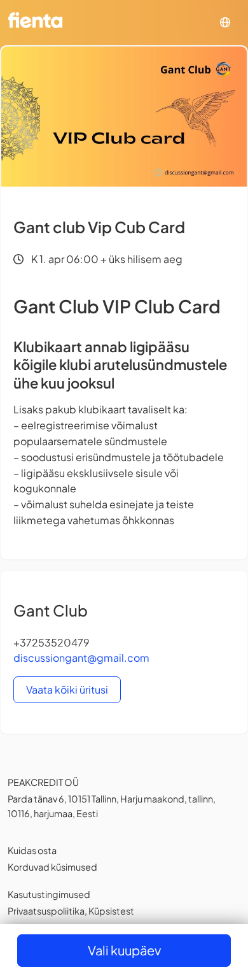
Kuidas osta (32, 850)
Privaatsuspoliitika (46, 910)
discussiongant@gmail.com (81, 657)
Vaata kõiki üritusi (67, 689)
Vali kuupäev (124, 950)
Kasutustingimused (49, 894)
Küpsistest (111, 910)
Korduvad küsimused (52, 867)
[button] (225, 22)
